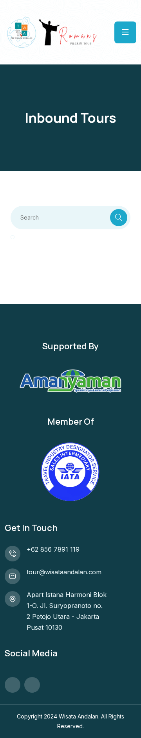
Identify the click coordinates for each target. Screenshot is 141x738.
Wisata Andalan (78, 716)
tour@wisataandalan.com (64, 572)
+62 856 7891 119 (53, 549)
